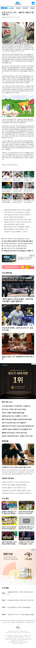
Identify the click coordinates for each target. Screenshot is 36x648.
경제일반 (32, 8)
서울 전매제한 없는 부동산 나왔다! (14, 224)
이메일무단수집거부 (20, 622)
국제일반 (18, 8)
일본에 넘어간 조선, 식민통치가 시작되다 (15, 416)
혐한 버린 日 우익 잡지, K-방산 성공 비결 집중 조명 (18, 426)
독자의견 (9, 622)
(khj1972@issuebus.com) (12, 164)
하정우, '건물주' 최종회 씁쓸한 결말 (13, 412)
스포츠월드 (11, 8)
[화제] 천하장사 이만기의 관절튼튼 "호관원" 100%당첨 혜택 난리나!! (18, 227)
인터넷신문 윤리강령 (29, 622)
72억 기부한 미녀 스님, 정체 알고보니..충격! (17, 212)
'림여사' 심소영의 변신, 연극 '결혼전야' (14, 422)
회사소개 (4, 622)
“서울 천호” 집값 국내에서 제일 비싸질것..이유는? (16, 490)
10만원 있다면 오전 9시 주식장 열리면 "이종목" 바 (16, 493)
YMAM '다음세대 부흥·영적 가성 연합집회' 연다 (17, 429)
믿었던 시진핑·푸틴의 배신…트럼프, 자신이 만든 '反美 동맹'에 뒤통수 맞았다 (17, 436)
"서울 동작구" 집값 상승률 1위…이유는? (15, 231)
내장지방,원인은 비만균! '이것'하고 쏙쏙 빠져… (18, 214)
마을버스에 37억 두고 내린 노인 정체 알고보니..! (18, 222)
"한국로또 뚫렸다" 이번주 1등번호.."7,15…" (16, 229)
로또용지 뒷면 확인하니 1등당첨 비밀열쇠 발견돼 (18, 243)
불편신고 (13, 622)
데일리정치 (25, 8)
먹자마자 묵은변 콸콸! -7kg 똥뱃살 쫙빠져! (14, 485)
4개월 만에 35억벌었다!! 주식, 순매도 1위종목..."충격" (18, 210)
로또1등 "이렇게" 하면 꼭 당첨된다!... (14, 217)
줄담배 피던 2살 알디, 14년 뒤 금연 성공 (14, 432)
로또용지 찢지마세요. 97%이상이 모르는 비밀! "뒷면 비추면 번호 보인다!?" (18, 219)
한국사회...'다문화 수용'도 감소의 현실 (14, 409)
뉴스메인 (4, 8)
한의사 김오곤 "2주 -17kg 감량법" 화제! (15, 248)
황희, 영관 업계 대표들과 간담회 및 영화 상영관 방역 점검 (17, 419)
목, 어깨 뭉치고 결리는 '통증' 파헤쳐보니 (15, 246)
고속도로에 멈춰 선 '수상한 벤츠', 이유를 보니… (17, 406)
